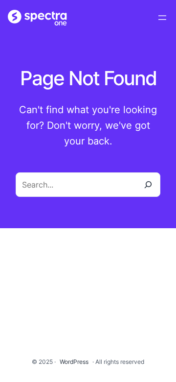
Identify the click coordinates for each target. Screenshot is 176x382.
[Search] (148, 184)
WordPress (74, 361)
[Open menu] (162, 18)
